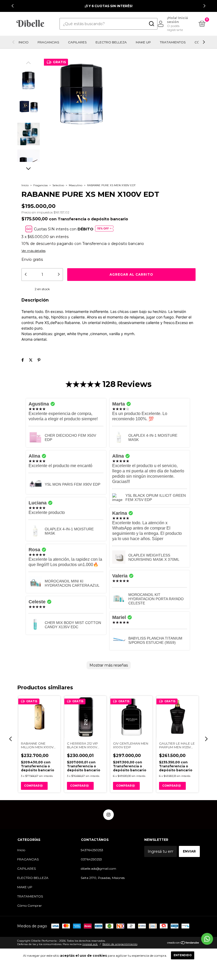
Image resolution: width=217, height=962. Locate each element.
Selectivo (58, 185)
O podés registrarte (175, 28)
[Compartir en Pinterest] (39, 360)
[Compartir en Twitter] (31, 360)
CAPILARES (77, 42)
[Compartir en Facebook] (22, 360)
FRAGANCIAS (48, 42)
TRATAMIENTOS (173, 42)
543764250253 (92, 850)
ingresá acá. (90, 944)
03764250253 (91, 859)
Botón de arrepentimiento (119, 944)
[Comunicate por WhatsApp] (207, 939)
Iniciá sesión (177, 20)
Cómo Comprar (29, 906)
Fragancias (40, 185)
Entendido (183, 955)
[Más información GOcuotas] (104, 229)
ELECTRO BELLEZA (111, 42)
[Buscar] (151, 24)
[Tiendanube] (183, 943)
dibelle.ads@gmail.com (98, 868)
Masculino (75, 185)
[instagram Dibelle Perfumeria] (108, 814)
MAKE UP (143, 42)
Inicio (24, 42)
